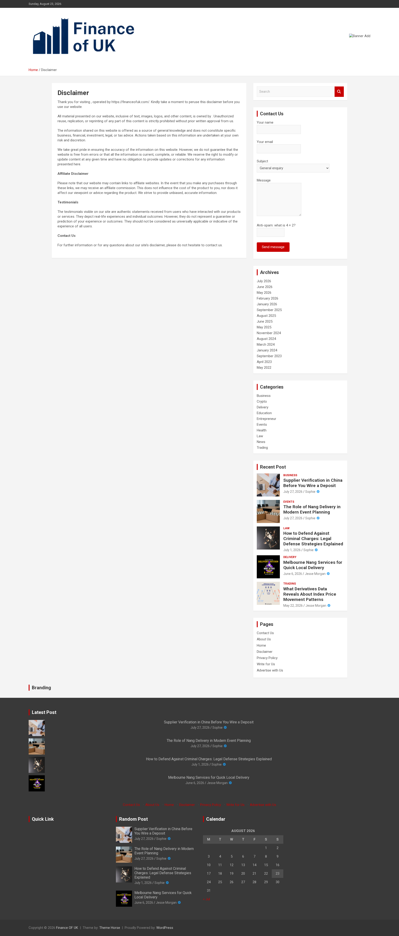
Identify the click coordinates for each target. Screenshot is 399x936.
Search (339, 91)
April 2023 (264, 362)
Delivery (262, 407)
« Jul (206, 899)
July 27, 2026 (292, 491)
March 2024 (266, 344)
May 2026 (264, 293)
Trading (262, 448)
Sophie (310, 491)
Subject (262, 161)
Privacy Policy (267, 658)
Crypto (262, 401)
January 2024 (267, 350)
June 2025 (264, 321)
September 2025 (269, 310)
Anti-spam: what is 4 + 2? (276, 225)
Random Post (133, 819)
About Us (264, 639)
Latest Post (44, 712)
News (261, 442)
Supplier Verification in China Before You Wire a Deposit (312, 483)
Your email (265, 142)
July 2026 (264, 281)
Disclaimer (264, 652)
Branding (41, 687)
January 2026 (267, 304)
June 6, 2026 (292, 574)
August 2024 (266, 339)
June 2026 (264, 287)
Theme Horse (109, 928)
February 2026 (267, 298)
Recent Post (273, 467)
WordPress (164, 928)
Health (261, 430)
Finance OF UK (67, 928)
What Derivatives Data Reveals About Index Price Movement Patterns (309, 594)
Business (264, 396)
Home (261, 645)
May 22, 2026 (293, 605)
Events (262, 424)
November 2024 (269, 333)
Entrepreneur (266, 419)
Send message (273, 247)
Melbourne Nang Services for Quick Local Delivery (312, 565)
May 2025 (264, 327)
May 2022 (264, 367)
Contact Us (265, 633)
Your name (265, 122)
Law (260, 436)
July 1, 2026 (292, 550)
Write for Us (266, 664)
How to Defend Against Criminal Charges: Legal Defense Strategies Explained (313, 539)
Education (264, 413)
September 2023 (269, 356)
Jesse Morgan (315, 574)
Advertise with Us (270, 670)
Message (264, 180)
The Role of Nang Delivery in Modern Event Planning (312, 509)
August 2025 (266, 316)
